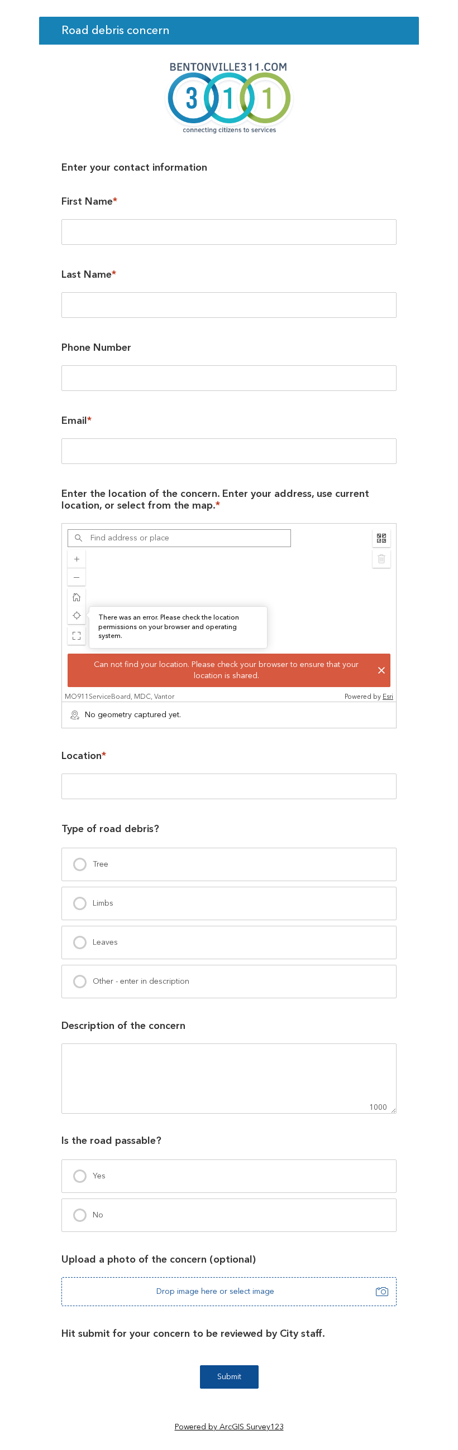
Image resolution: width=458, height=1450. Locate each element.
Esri (388, 697)
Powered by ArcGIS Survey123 (229, 1427)
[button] (76, 636)
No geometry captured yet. (133, 715)
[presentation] (229, 864)
